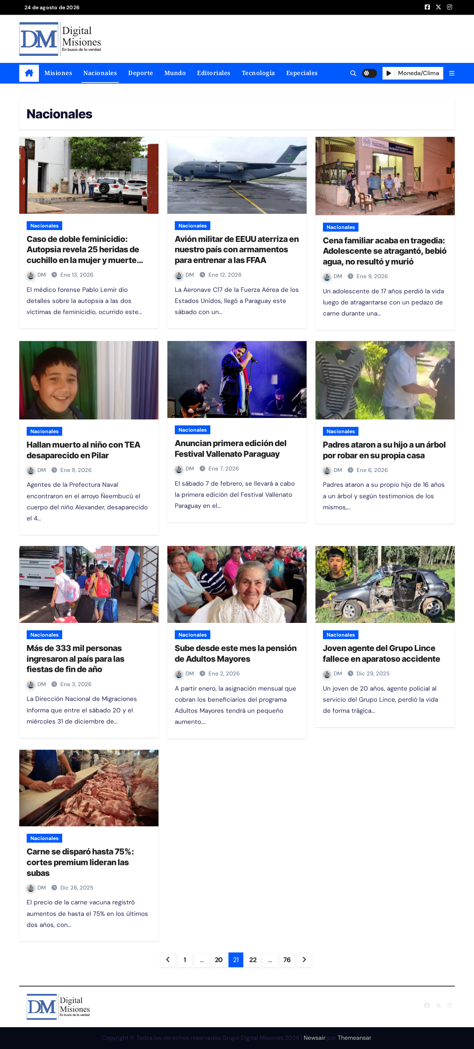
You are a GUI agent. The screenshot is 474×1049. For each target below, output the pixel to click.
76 (287, 959)
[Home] (29, 73)
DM (42, 275)
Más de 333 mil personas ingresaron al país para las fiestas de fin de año (75, 658)
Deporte (140, 73)
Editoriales (214, 73)
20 (219, 959)
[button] (452, 73)
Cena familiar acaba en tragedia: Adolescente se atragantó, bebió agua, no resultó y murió (385, 251)
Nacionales (100, 73)
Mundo (175, 73)
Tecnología (258, 73)
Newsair (315, 1038)
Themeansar (354, 1038)
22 (252, 959)
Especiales (302, 73)
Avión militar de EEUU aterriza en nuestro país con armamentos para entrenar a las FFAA (237, 249)
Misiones (58, 73)
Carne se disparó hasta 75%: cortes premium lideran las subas (80, 862)
